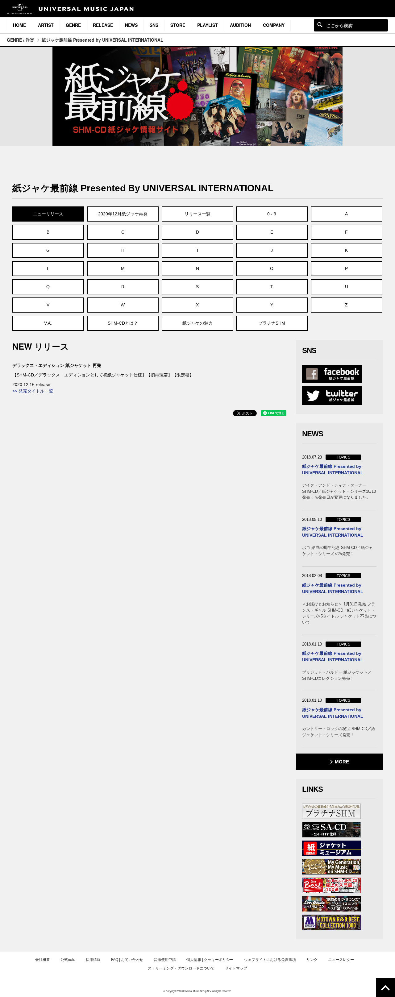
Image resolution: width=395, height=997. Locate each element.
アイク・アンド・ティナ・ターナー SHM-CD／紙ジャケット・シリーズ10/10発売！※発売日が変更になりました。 (339, 491)
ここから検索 (319, 24)
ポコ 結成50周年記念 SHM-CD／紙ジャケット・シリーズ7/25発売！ (337, 550)
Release (103, 25)
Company (274, 25)
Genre (73, 25)
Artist (46, 25)
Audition (240, 25)
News (131, 25)
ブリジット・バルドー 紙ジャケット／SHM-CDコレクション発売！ (337, 675)
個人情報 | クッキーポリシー (210, 960)
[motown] (331, 922)
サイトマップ (236, 968)
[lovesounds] (331, 904)
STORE (177, 25)
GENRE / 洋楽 (20, 40)
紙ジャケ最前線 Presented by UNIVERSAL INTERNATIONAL (102, 40)
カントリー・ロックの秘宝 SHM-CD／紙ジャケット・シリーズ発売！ (338, 731)
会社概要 (42, 960)
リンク (312, 960)
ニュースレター (341, 960)
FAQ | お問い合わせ (127, 960)
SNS (154, 25)
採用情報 (93, 960)
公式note (67, 960)
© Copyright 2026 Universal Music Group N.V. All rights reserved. (197, 991)
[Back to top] (385, 987)
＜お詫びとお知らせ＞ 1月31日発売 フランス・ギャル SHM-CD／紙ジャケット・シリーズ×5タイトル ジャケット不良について (339, 613)
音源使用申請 (165, 960)
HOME (19, 25)
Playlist (207, 25)
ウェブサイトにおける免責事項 (270, 960)
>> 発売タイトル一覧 (32, 390)
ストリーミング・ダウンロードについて (181, 968)
